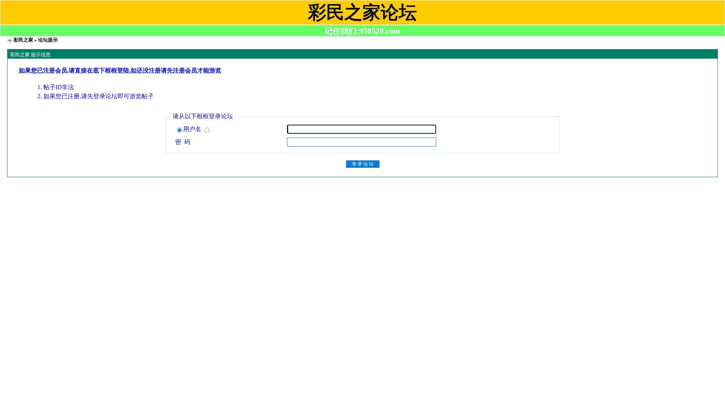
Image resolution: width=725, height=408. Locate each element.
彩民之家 (23, 40)
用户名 (193, 129)
